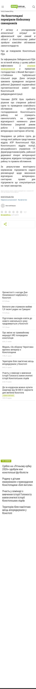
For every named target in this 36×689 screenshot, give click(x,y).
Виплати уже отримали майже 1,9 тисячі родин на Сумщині (17, 308)
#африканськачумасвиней (9, 200)
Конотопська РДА (7, 197)
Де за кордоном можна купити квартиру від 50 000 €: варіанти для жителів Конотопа (17, 390)
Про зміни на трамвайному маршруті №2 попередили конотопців (15, 335)
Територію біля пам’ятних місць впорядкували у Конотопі (18, 362)
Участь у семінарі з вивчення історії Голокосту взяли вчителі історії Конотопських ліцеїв (17, 376)
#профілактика (22, 200)
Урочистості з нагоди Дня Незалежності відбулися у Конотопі (14, 295)
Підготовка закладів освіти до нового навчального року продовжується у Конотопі (17, 321)
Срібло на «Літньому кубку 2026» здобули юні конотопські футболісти (16, 469)
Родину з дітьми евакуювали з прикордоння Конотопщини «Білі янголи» (17, 482)
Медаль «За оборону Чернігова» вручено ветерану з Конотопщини (18, 350)
